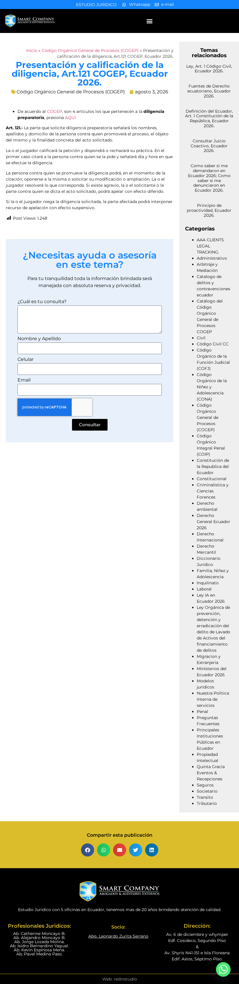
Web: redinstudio (119, 979)
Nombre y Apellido (39, 338)
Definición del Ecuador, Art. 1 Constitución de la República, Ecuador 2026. (209, 118)
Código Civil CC (213, 344)
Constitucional (211, 478)
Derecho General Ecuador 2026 (213, 521)
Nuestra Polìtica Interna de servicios (213, 699)
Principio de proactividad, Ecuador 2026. (209, 210)
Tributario (207, 803)
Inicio (31, 50)
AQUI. (71, 117)
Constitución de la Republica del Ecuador (213, 466)
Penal (202, 711)
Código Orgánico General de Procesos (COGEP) (90, 50)
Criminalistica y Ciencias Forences (213, 491)
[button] (149, 21)
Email (24, 380)
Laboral (204, 589)
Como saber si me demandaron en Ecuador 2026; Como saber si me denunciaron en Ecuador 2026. (209, 178)
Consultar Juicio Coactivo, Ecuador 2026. (209, 145)
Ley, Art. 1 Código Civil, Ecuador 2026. (209, 69)
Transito (205, 797)
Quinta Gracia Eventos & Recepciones (211, 773)
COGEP (54, 111)
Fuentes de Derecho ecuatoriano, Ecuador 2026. (209, 91)
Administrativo (212, 258)
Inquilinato (208, 582)
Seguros (205, 785)
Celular (25, 359)
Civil (201, 337)
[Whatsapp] (223, 969)
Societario (207, 791)
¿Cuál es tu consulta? (41, 301)
